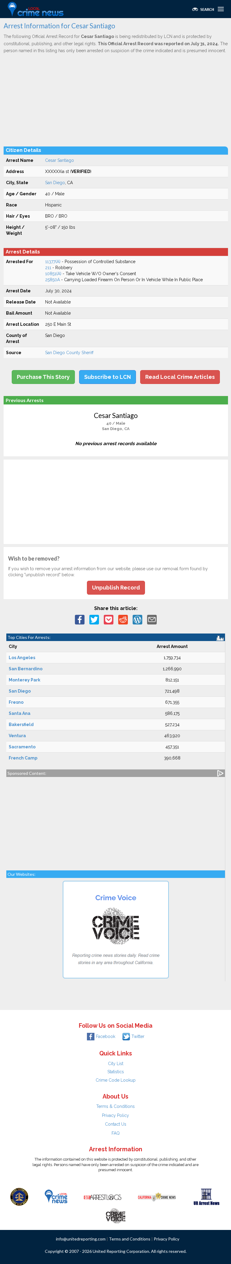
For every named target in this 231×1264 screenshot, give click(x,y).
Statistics (115, 1071)
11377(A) (52, 261)
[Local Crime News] (56, 1196)
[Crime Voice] (115, 1214)
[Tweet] (94, 619)
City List (115, 1063)
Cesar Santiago (59, 160)
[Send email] (152, 619)
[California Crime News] (157, 1196)
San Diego (55, 182)
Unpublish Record (116, 587)
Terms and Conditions (129, 1238)
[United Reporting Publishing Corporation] (19, 1196)
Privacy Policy (115, 1115)
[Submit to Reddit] (123, 619)
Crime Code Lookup (116, 1080)
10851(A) (53, 273)
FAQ (116, 1133)
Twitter (137, 1036)
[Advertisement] (116, 100)
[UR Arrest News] (206, 1196)
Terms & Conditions (115, 1106)
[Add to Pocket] (108, 619)
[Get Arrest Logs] (103, 1196)
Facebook (105, 1036)
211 (48, 267)
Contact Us (115, 1124)
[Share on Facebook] (80, 619)
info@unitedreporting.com (81, 1238)
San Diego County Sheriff (69, 352)
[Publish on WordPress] (137, 619)
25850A (52, 279)
